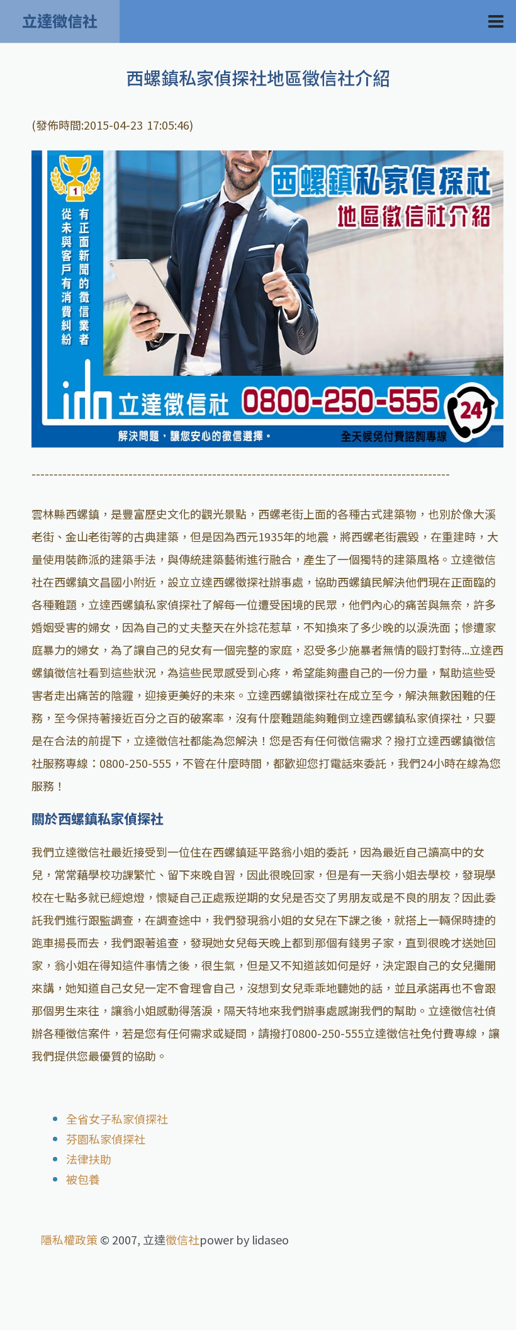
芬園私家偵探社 (105, 1138)
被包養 (83, 1179)
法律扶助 (88, 1159)
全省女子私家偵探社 (117, 1118)
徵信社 (182, 1239)
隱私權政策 (69, 1239)
